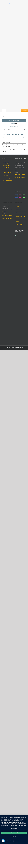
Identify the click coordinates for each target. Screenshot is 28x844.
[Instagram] (20, 196)
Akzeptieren (14, 832)
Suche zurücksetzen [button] (14, 126)
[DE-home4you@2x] (13, 3)
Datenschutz (19, 206)
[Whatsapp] (24, 196)
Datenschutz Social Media (20, 217)
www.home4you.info (20, 177)
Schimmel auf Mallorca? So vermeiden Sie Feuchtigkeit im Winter (6, 165)
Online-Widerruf (19, 224)
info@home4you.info (20, 174)
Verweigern (14, 829)
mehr (14, 836)
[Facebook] (16, 196)
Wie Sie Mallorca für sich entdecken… (7, 174)
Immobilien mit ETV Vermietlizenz (7, 179)
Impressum (18, 209)
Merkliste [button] (13, 123)
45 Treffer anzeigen (14, 120)
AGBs (17, 221)
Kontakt (18, 213)
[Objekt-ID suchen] (24, 129)
